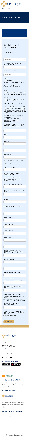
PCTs (14, 92)
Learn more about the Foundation (12, 411)
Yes (7, 164)
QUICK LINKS (6, 422)
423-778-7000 (6, 350)
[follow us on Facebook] (2, 357)
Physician (9, 100)
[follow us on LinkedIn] (11, 357)
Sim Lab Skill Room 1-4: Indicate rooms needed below (14, 116)
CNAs (21, 92)
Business (9, 80)
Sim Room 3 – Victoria (9, 120)
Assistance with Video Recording (15, 300)
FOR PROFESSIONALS (8, 419)
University (6, 82)
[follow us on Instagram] (15, 357)
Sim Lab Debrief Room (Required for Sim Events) (14, 112)
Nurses (8, 92)
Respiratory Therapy (19, 99)
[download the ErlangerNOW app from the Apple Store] (6, 365)
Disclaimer (24, 434)
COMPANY (5, 425)
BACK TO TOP (6, 326)
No (12, 164)
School (16, 80)
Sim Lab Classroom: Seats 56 (14, 110)
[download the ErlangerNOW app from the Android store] (16, 365)
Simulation (6, 181)
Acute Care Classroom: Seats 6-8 (15, 107)
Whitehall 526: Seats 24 (10, 121)
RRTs (5, 94)
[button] (14, 33)
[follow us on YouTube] (7, 357)
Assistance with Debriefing (13, 296)
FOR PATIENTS (6, 416)
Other (22, 82)
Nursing (8, 99)
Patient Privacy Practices (13, 434)
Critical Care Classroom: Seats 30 (15, 108)
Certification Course (11, 177)
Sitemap (4, 434)
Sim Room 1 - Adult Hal (12, 118)
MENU (7, 8)
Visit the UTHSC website (9, 390)
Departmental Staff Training (10, 179)
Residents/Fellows (15, 94)
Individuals (15, 82)
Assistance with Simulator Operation (13, 299)
